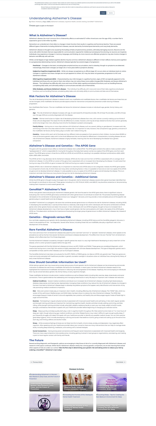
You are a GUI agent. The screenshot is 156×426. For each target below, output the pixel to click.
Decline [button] (111, 13)
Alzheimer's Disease (57, 21)
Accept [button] (103, 13)
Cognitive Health (70, 21)
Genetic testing (81, 21)
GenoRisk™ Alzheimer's (95, 21)
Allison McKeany (36, 21)
